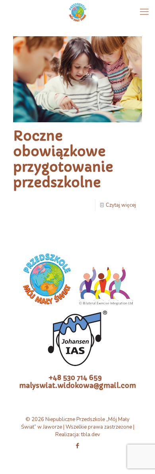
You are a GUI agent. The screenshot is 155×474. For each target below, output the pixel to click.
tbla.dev (90, 434)
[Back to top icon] (138, 457)
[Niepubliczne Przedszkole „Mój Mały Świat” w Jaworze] (77, 12)
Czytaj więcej (121, 205)
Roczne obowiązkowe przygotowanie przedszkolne (63, 159)
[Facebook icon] (78, 446)
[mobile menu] (144, 12)
